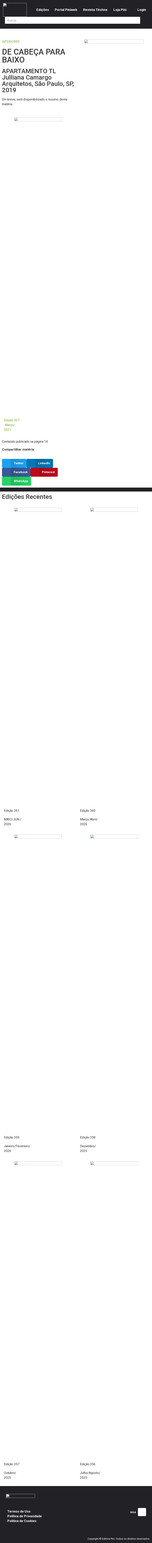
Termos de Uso (18, 1511)
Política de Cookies (21, 1521)
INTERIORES (11, 42)
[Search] (143, 20)
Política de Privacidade (24, 1516)
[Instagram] (142, 1512)
